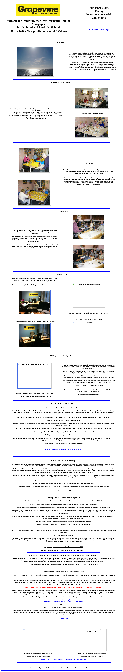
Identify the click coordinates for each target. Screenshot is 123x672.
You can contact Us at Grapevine (64, 617)
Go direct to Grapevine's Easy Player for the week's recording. (64, 449)
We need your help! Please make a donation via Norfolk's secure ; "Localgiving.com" (64, 600)
